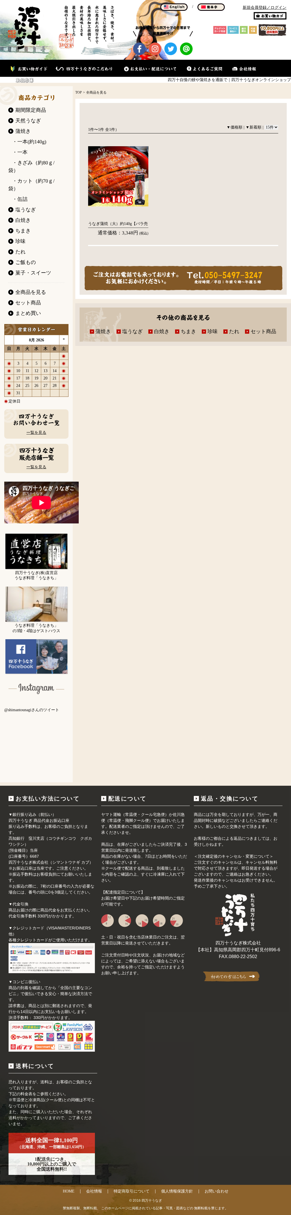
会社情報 (94, 1191)
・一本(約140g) (29, 142)
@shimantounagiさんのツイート (31, 710)
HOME (68, 1191)
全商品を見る (96, 92)
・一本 (20, 152)
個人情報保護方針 (177, 1191)
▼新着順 (253, 127)
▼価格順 (234, 127)
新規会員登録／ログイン (264, 7)
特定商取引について (131, 1191)
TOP (78, 92)
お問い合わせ (216, 1191)
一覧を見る (36, 432)
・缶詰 (20, 199)
